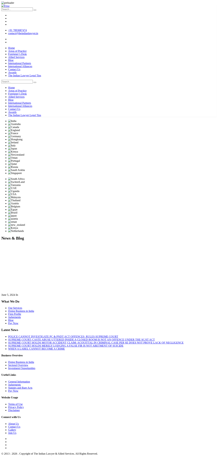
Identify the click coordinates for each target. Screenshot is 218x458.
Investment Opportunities (21, 368)
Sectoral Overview (18, 365)
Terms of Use (15, 404)
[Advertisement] (109, 268)
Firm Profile (14, 314)
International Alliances (20, 66)
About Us (13, 423)
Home (11, 47)
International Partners (19, 63)
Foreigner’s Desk (17, 54)
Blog (10, 60)
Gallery (12, 429)
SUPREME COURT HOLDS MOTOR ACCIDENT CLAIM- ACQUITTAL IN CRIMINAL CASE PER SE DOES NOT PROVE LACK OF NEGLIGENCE (96, 342)
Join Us (12, 432)
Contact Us (14, 69)
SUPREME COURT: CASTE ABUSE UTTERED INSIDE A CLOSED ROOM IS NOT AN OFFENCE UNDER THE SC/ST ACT (81, 339)
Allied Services (16, 57)
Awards (12, 72)
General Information (19, 381)
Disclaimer (14, 410)
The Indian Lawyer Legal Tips (24, 75)
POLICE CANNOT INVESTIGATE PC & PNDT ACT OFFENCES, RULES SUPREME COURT (63, 336)
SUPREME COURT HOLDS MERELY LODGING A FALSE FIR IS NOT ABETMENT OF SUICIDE (65, 345)
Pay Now (13, 323)
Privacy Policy (16, 407)
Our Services (15, 307)
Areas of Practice (17, 51)
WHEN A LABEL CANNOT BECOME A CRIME (36, 348)
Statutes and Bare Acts (20, 387)
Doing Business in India (21, 311)
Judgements (14, 317)
